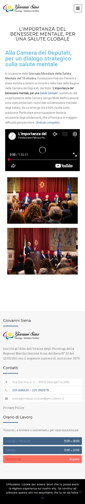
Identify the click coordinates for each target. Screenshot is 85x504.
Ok (42, 497)
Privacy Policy (13, 408)
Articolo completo (48, 122)
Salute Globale (48, 93)
